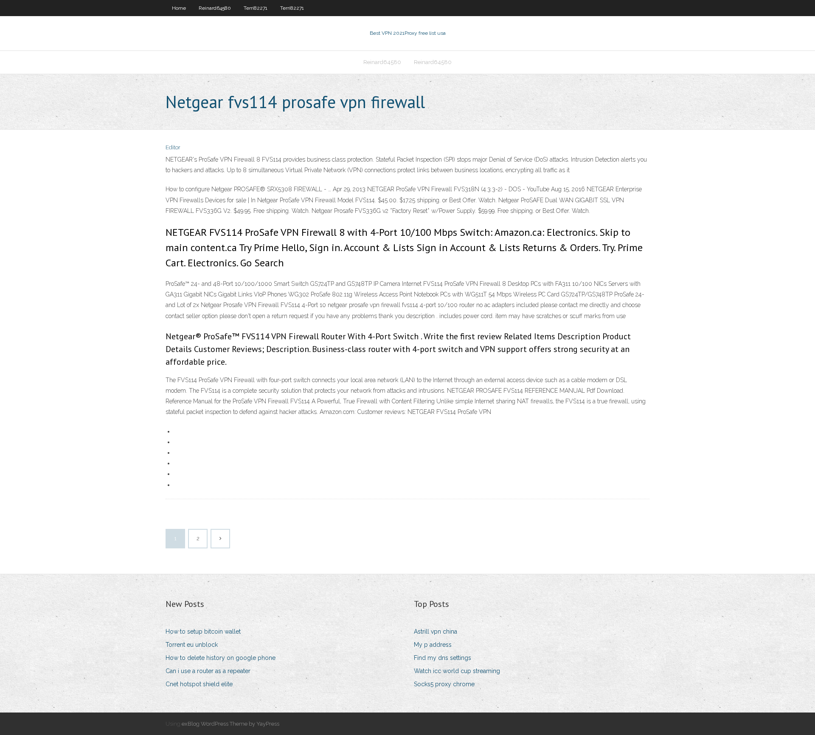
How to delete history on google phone (220, 657)
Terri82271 (255, 8)
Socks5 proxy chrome (444, 684)
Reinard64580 (215, 8)
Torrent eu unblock (192, 644)
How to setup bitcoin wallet (203, 631)
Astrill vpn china (435, 631)
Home (179, 8)
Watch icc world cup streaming (457, 671)
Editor (173, 147)
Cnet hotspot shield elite (199, 684)
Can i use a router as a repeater (208, 671)
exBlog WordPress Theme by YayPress (230, 724)
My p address (433, 644)
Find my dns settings (442, 657)
